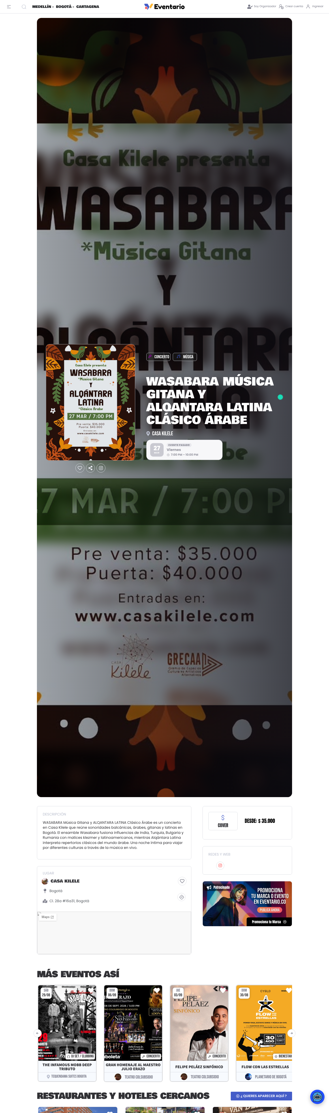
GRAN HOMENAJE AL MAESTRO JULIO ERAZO (133, 1067)
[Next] (291, 1033)
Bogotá (55, 890)
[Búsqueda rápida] (25, 7)
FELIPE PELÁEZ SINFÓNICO (199, 1067)
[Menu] (10, 6)
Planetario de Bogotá (271, 1077)
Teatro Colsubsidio (139, 1077)
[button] (79, 468)
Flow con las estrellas (265, 1067)
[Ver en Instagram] (100, 468)
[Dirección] (181, 897)
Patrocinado (222, 887)
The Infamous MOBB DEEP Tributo (67, 1067)
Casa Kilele (162, 433)
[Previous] (38, 1033)
